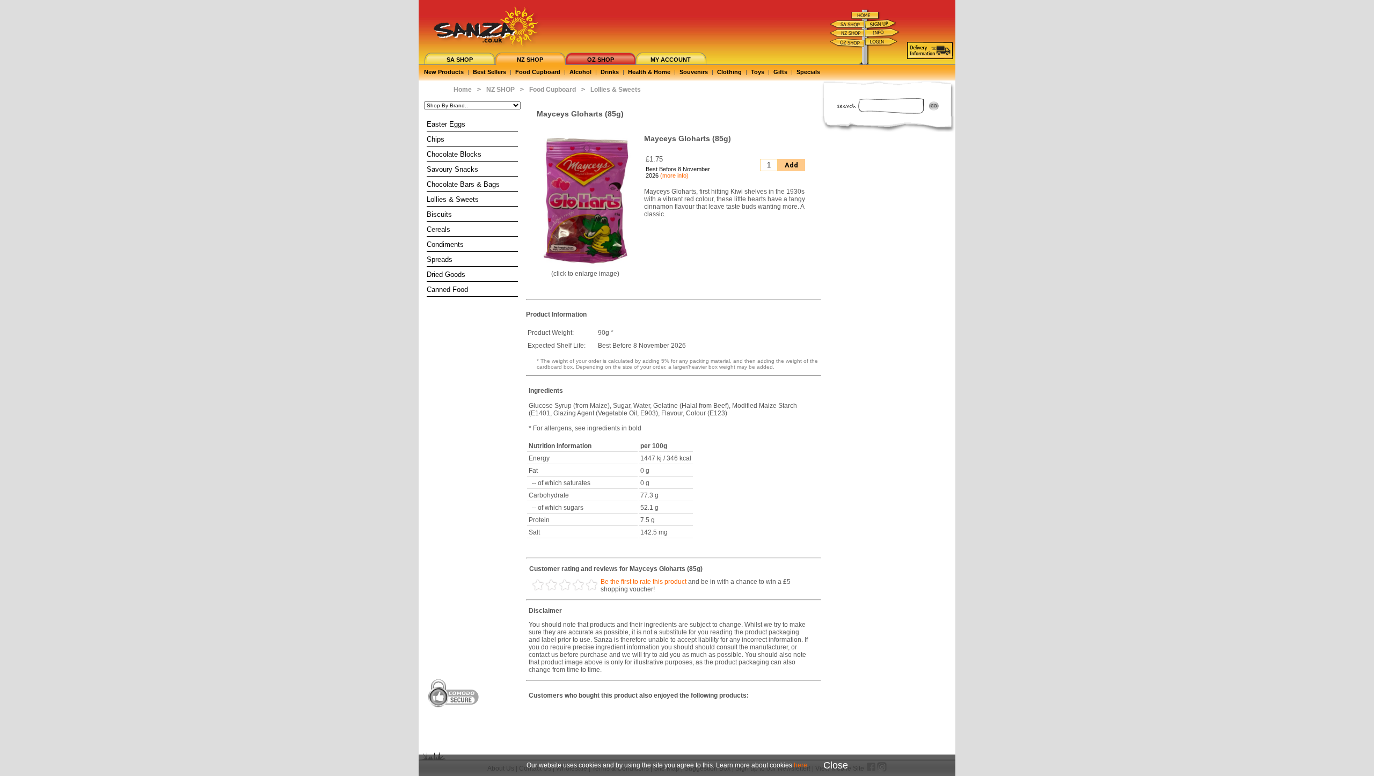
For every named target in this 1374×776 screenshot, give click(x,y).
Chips (435, 139)
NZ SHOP (530, 59)
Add (791, 165)
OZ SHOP (600, 59)
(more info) (674, 175)
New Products (444, 72)
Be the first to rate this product (643, 581)
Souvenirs (693, 72)
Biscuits (439, 214)
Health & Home (649, 72)
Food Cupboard (537, 72)
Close (835, 765)
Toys (757, 72)
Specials (808, 72)
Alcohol (580, 72)
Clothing (729, 72)
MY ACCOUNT (671, 59)
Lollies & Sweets (453, 199)
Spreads (439, 259)
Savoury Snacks (452, 169)
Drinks (610, 72)
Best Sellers (489, 72)
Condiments (445, 244)
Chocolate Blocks (454, 154)
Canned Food (447, 289)
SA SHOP (460, 59)
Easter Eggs (446, 124)
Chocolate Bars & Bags (463, 184)
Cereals (438, 229)
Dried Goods (446, 274)
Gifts (780, 72)
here (800, 765)
